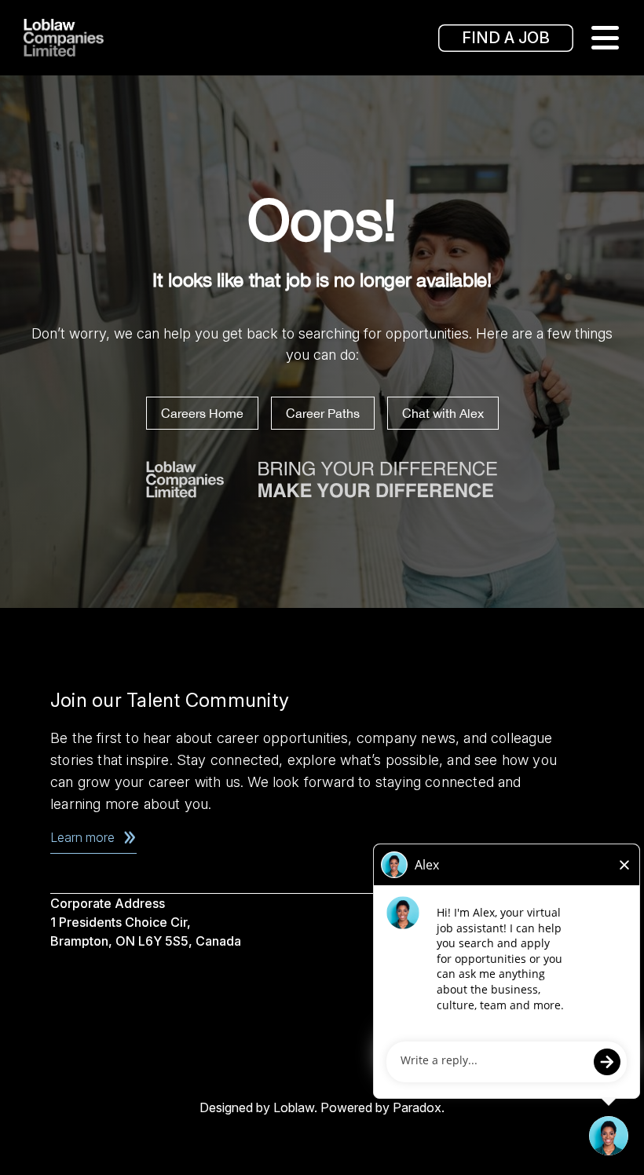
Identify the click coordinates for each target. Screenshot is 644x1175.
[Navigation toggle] (604, 37)
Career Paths (323, 413)
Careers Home (202, 413)
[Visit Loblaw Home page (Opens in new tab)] (86, 38)
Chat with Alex (443, 413)
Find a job (506, 37)
